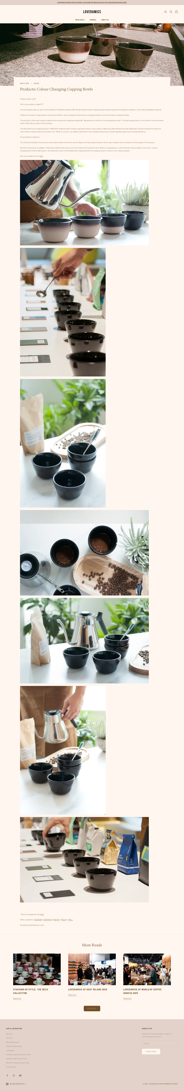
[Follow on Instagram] (14, 1075)
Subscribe (151, 1052)
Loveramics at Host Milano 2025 (87, 989)
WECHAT (56, 920)
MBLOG (63, 920)
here (41, 156)
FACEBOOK (38, 920)
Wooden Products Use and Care (17, 1063)
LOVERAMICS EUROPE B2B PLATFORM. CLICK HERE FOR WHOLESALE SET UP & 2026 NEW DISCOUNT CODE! (92, 2)
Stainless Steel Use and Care (16, 1059)
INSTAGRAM (47, 920)
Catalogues (10, 1050)
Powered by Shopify (170, 1084)
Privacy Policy (11, 1067)
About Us (105, 20)
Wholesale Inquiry (12, 1042)
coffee (36, 83)
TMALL (70, 920)
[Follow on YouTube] (20, 1075)
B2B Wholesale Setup (14, 1046)
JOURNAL (92, 20)
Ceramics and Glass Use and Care (18, 1054)
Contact (9, 1038)
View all (92, 1008)
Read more (17, 998)
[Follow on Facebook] (7, 1075)
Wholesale (79, 20)
